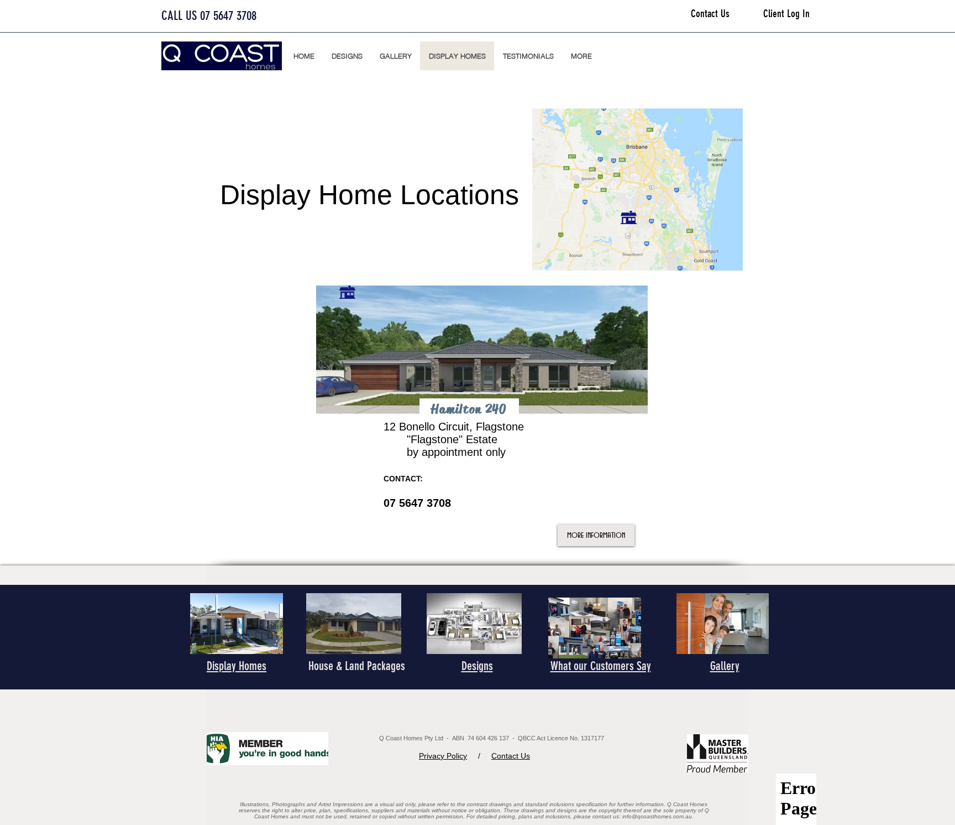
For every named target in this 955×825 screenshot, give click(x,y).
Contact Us (510, 755)
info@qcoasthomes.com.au (657, 816)
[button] (581, 55)
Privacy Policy (443, 755)
